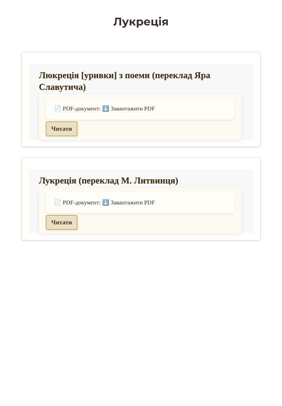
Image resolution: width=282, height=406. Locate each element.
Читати (61, 128)
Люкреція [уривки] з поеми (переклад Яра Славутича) (124, 81)
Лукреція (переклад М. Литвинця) (108, 180)
